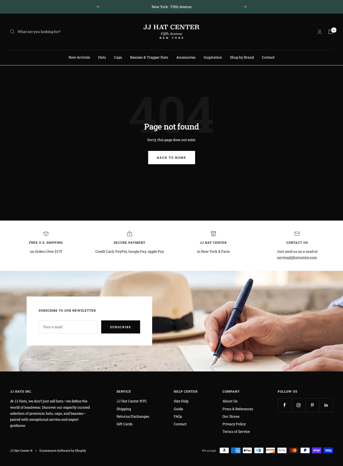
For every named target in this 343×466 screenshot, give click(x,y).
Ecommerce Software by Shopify (62, 450)
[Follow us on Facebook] (285, 405)
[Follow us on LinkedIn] (326, 405)
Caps (118, 57)
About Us (230, 401)
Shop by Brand (242, 57)
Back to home (171, 157)
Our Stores (231, 416)
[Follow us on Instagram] (298, 405)
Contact (268, 57)
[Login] (319, 32)
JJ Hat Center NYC (132, 401)
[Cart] (330, 31)
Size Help (181, 401)
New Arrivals (79, 57)
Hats (102, 57)
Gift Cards (125, 423)
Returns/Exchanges (133, 416)
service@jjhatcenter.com (297, 257)
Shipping (124, 408)
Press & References (237, 408)
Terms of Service (236, 431)
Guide (178, 408)
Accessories (186, 57)
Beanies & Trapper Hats (149, 57)
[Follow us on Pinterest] (312, 405)
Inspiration (213, 57)
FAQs (178, 416)
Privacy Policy (234, 423)
